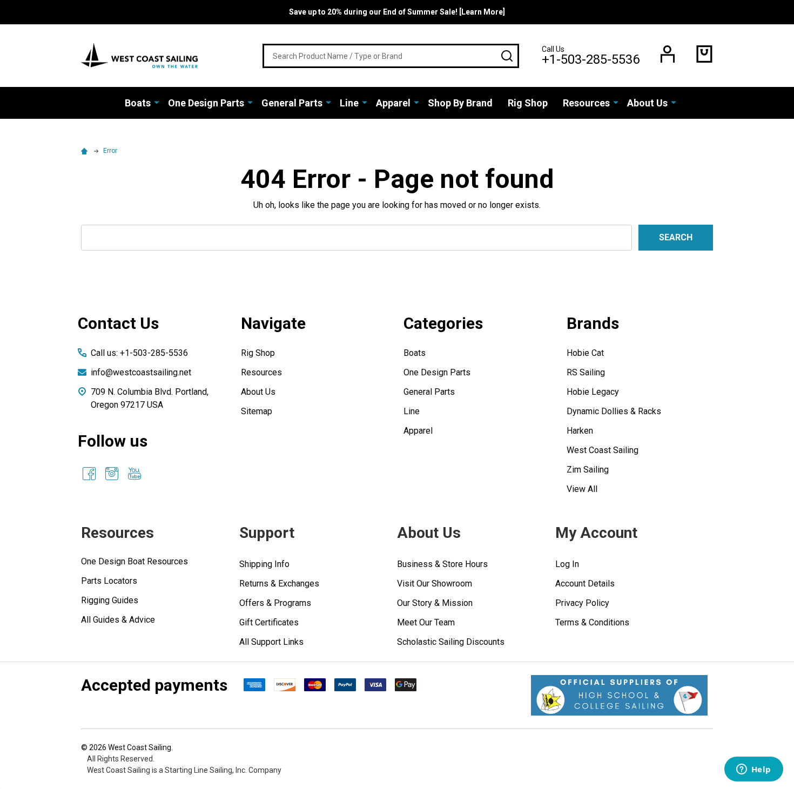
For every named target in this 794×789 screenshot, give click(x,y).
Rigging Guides (109, 600)
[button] (619, 695)
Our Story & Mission (435, 603)
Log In (567, 564)
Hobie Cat (585, 353)
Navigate (273, 323)
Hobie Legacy (593, 392)
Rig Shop (528, 103)
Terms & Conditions (592, 622)
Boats (138, 103)
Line (349, 103)
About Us (647, 103)
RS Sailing (586, 372)
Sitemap (256, 411)
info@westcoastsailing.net (141, 372)
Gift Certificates (269, 622)
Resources (586, 103)
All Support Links (271, 642)
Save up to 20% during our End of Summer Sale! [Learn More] (397, 12)
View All (582, 489)
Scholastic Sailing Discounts (450, 642)
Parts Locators (109, 581)
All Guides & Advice (118, 620)
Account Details (585, 583)
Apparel (393, 103)
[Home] (86, 150)
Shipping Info (264, 564)
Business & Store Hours (442, 564)
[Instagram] (111, 473)
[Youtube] (134, 473)
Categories (443, 323)
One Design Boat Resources (134, 561)
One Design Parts (206, 103)
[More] (156, 102)
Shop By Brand (460, 103)
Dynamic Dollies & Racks (614, 411)
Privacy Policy (582, 603)
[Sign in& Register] (667, 54)
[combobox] (391, 56)
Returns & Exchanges (279, 583)
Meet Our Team (426, 622)
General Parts (291, 103)
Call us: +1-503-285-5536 (139, 353)
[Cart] (704, 54)
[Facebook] (89, 473)
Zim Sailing (588, 469)
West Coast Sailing (602, 450)
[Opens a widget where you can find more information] (753, 770)
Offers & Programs (275, 603)
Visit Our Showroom (434, 583)
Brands (593, 323)
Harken (580, 431)
